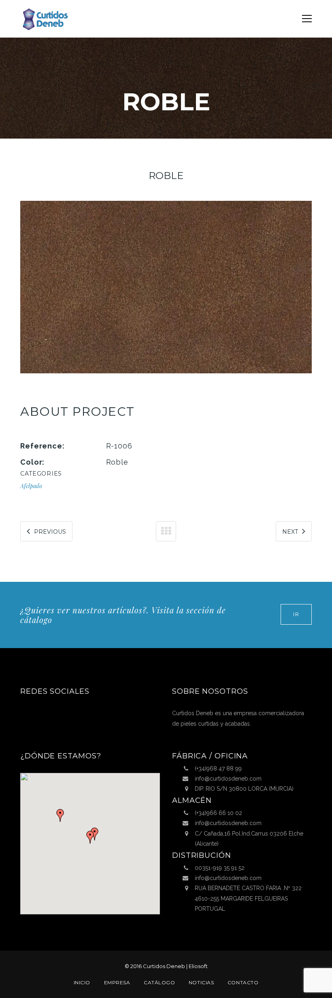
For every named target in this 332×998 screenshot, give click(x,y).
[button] (90, 837)
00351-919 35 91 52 (220, 868)
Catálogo (159, 982)
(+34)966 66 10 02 (218, 813)
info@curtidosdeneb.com (228, 778)
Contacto (243, 982)
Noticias (201, 982)
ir (296, 614)
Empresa (117, 982)
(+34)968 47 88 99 (218, 768)
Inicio (82, 982)
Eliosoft (198, 966)
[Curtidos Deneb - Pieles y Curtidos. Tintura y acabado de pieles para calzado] (44, 18)
